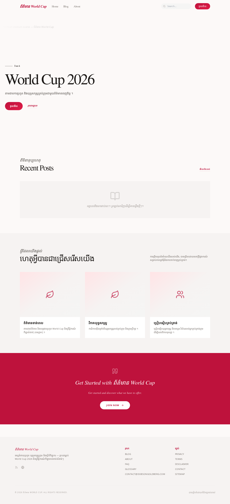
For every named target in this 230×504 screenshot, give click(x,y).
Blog (66, 6)
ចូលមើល (202, 6)
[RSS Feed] (16, 467)
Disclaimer (182, 464)
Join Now (112, 405)
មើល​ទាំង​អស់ (205, 169)
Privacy (179, 454)
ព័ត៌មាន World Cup (33, 6)
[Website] (22, 467)
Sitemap (180, 474)
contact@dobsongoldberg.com (145, 474)
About (77, 6)
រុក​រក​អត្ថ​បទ (32, 105)
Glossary (130, 469)
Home (55, 6)
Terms (179, 459)
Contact (180, 469)
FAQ (127, 464)
